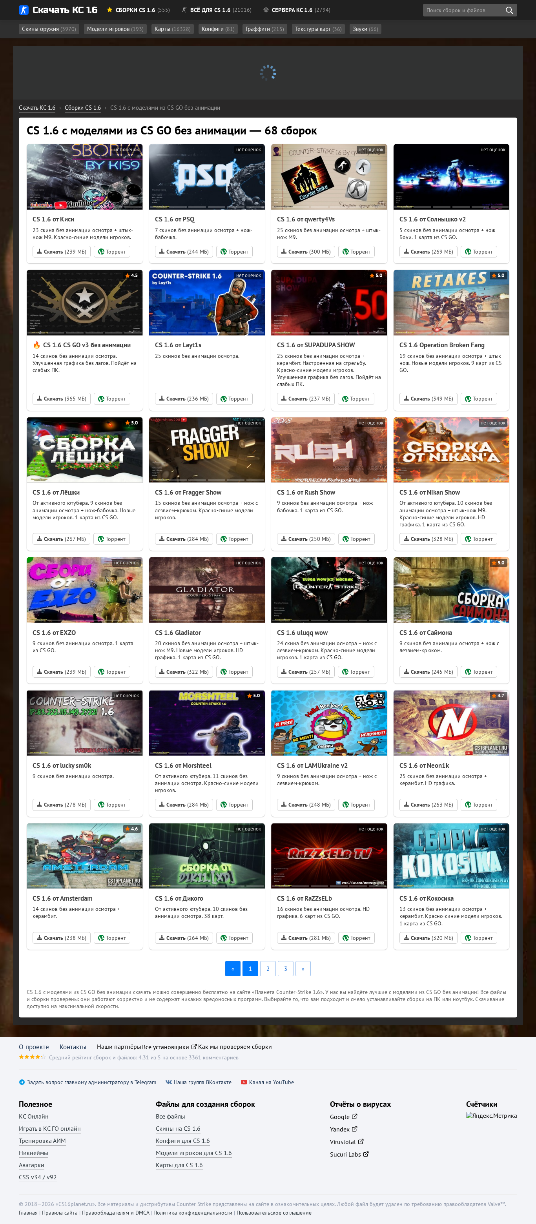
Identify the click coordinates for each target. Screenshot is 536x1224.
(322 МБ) (197, 671)
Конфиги (218, 29)
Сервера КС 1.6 (292, 10)
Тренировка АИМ (42, 1140)
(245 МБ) (441, 671)
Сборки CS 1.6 (135, 10)
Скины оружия (49, 29)
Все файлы (170, 1116)
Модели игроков (115, 29)
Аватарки (31, 1165)
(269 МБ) (432, 251)
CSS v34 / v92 (38, 1177)
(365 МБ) (65, 398)
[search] (509, 10)
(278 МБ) (74, 804)
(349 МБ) (432, 398)
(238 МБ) (74, 937)
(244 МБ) (187, 251)
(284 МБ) (187, 538)
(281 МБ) (319, 937)
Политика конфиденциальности (192, 1212)
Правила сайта (60, 1212)
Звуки (365, 29)
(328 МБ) (441, 538)
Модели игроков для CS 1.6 (194, 1153)
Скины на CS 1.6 (178, 1128)
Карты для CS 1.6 (179, 1165)
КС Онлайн (34, 1116)
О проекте (34, 1047)
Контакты (73, 1047)
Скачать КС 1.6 (65, 10)
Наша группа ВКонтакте (203, 1082)
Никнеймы (33, 1153)
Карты (173, 29)
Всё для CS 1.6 (210, 10)
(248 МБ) (319, 804)
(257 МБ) (319, 671)
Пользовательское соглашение (274, 1212)
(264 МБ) (197, 937)
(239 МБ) (65, 251)
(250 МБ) (319, 538)
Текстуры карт (318, 29)
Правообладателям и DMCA (115, 1212)
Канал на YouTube (271, 1082)
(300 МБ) (309, 251)
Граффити (265, 29)
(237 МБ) (309, 398)
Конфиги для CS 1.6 (183, 1140)
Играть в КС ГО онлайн (50, 1128)
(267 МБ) (65, 538)
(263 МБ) (441, 804)
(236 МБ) (187, 398)
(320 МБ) (441, 937)
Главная (28, 1212)
